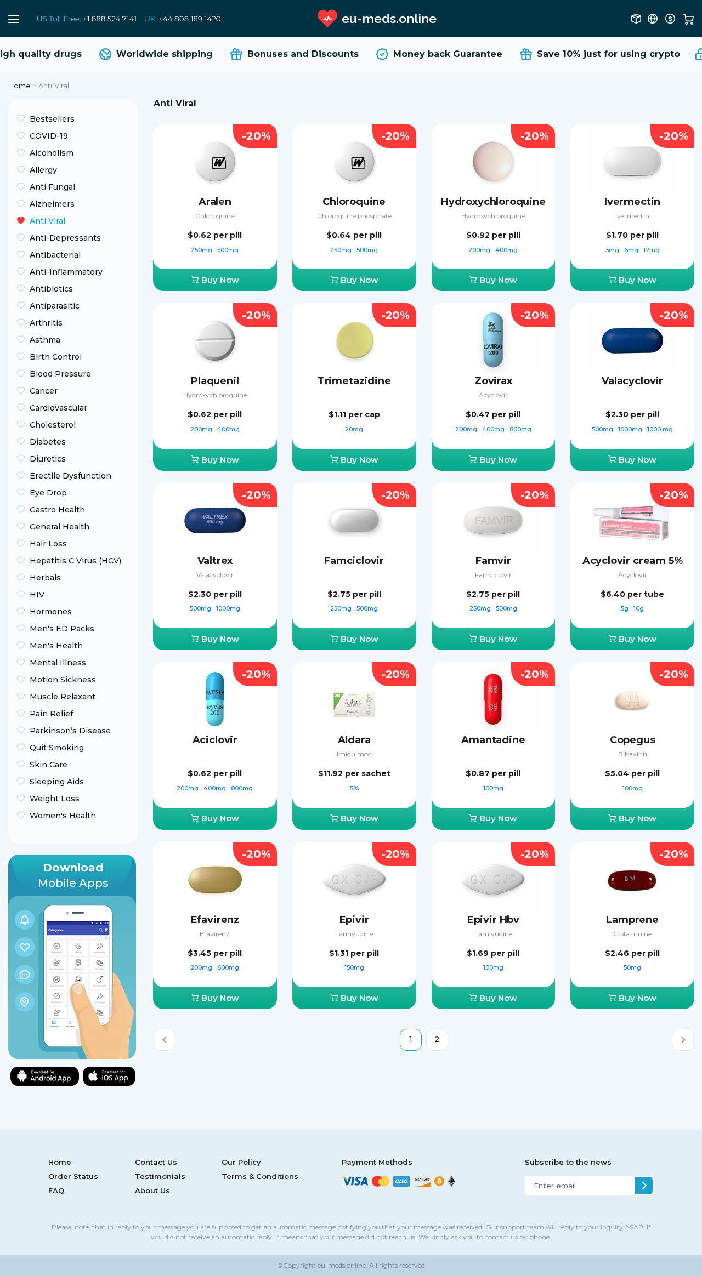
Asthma (45, 339)
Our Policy (241, 1162)
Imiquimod (354, 754)
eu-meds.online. (341, 1265)
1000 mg (660, 429)
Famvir (493, 561)
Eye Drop (48, 492)
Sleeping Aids (57, 781)
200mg (480, 250)
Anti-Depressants (65, 237)
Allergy (43, 170)
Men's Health (56, 645)
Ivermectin (632, 202)
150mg (354, 967)
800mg (520, 429)
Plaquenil (215, 381)
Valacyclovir (632, 381)
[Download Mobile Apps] (72, 956)
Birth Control (56, 356)
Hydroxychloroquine (493, 202)
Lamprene (632, 920)
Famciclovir (354, 561)
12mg (651, 250)
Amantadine (493, 740)
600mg (228, 967)
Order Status (73, 1176)
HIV (37, 594)
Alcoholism (51, 153)
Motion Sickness (63, 679)
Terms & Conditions (260, 1176)
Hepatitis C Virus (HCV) (75, 560)
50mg (632, 967)
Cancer (44, 390)
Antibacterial (55, 254)
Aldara (354, 740)
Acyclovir (493, 395)
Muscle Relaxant (62, 696)
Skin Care (48, 764)
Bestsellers (52, 119)
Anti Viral (47, 221)
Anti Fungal (52, 187)
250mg (202, 250)
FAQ (56, 1190)
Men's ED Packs (62, 628)
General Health (59, 526)
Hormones (51, 611)
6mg (632, 250)
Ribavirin (632, 754)
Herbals (45, 577)
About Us (152, 1190)
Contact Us (156, 1162)
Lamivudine (354, 934)
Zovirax (493, 381)
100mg (493, 788)
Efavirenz (215, 920)
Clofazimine (632, 934)
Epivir (354, 920)
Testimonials (160, 1176)
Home (19, 85)
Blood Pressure (60, 373)
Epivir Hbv (493, 920)
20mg (354, 429)
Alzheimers (52, 204)
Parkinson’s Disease (70, 730)
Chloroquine (214, 216)
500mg (228, 250)
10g (638, 608)
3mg (613, 250)
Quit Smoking (57, 747)
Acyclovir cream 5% (632, 561)
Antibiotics (51, 288)
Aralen (215, 202)
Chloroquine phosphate (354, 216)
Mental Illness (58, 662)
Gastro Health (57, 509)
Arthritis (46, 322)
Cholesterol (53, 424)
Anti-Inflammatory (66, 271)
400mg (506, 250)
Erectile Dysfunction (70, 475)
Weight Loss (55, 798)
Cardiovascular (58, 407)
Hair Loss (48, 543)
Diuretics (48, 458)
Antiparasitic (55, 305)
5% (354, 788)
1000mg (631, 429)
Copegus (632, 740)
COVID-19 (49, 136)
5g (625, 608)
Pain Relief (51, 713)
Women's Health (63, 815)
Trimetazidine (354, 381)
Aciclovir (215, 740)
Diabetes (48, 441)
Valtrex (215, 561)
